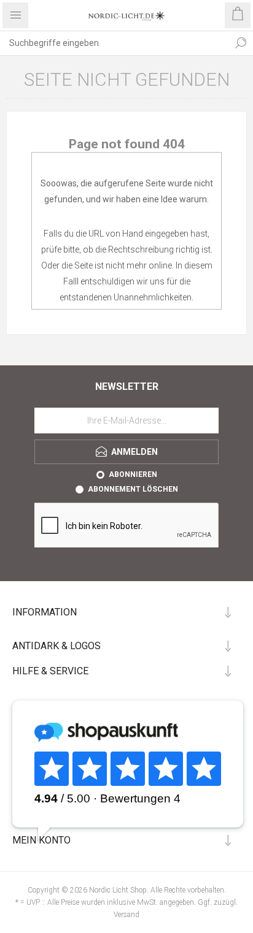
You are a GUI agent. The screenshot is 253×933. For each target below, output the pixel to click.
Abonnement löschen (133, 489)
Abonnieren (133, 474)
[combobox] (114, 43)
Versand (126, 914)
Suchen (240, 43)
